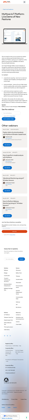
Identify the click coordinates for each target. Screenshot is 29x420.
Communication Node (19, 297)
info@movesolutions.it (10, 373)
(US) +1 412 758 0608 (10, 370)
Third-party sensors (8, 327)
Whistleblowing (5, 399)
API (17, 304)
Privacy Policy (12, 234)
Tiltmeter (18, 276)
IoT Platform (7, 314)
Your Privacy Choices (11, 416)
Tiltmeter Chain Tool (8, 317)
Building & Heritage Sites (8, 289)
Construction (7, 275)
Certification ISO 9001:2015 (10, 383)
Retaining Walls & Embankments (8, 284)
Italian (9, 407)
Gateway (18, 302)
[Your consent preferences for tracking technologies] (26, 417)
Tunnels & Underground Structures (7, 280)
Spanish (15, 407)
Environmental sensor (19, 286)
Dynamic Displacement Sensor (19, 292)
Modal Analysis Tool (8, 320)
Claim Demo (7, 329)
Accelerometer (19, 279)
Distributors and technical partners (20, 318)
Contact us (18, 314)
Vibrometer (18, 282)
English (3, 407)
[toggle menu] (24, 2)
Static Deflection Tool (7, 323)
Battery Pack (19, 273)
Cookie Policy (24, 399)
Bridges (5, 273)
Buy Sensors (18, 307)
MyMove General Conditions (8, 404)
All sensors (18, 270)
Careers (18, 321)
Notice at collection (7, 418)
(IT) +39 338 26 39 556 (10, 367)
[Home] (6, 2)
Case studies (18, 324)
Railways (6, 270)
